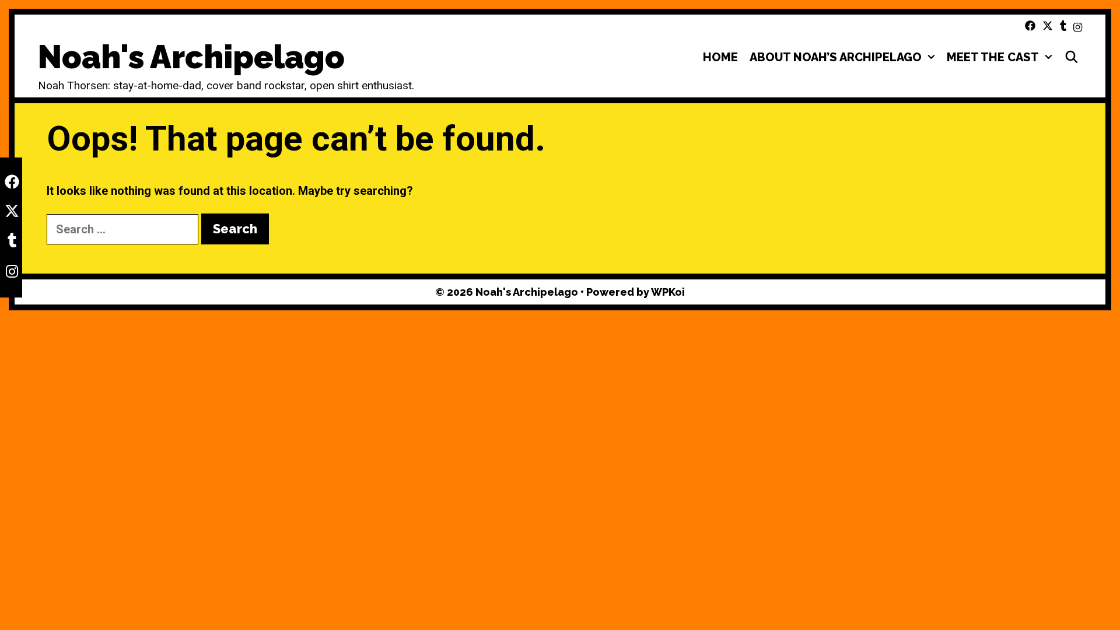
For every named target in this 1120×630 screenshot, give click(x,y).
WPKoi (668, 292)
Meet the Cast (993, 57)
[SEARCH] (1071, 57)
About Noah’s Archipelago (836, 57)
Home (720, 57)
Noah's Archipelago (191, 57)
